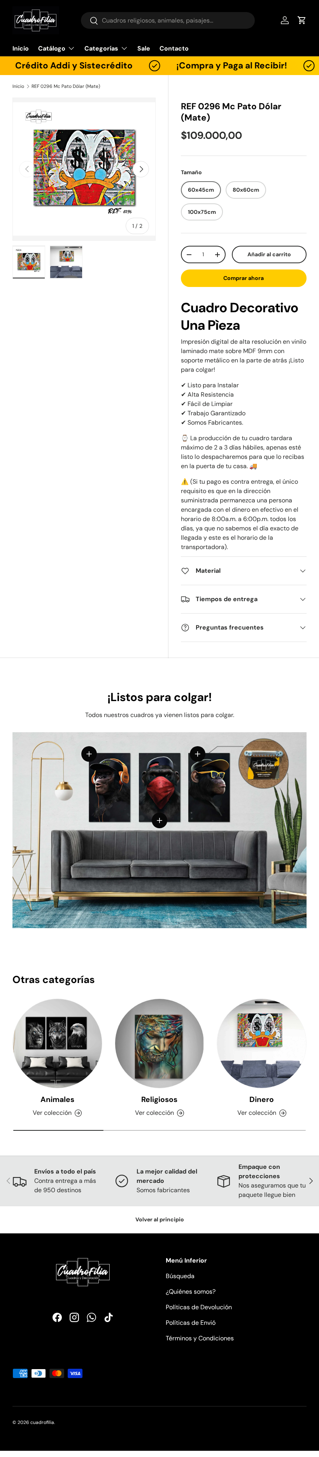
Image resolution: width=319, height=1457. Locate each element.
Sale (143, 48)
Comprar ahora (243, 278)
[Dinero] (261, 1043)
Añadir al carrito (269, 254)
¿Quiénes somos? (191, 1291)
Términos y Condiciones (200, 1338)
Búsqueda (180, 1276)
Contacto (174, 48)
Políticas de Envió (191, 1323)
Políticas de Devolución (199, 1307)
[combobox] (168, 20)
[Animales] (57, 1043)
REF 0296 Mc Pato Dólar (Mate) (66, 86)
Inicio (20, 48)
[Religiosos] (159, 1043)
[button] (301, 20)
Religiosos (159, 1099)
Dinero (261, 1099)
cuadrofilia (42, 1422)
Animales (57, 1099)
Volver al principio (159, 1219)
